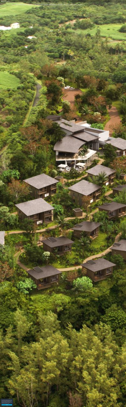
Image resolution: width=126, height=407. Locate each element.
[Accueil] (5, 1)
